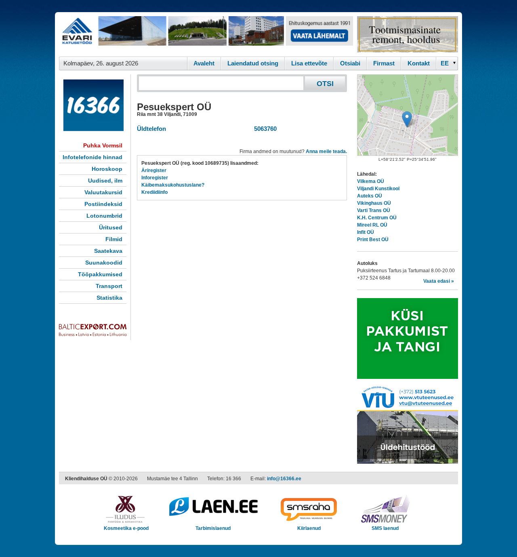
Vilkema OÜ (370, 181)
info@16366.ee (284, 478)
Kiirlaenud (309, 528)
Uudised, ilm (105, 180)
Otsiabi (350, 63)
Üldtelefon (151, 128)
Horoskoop (107, 169)
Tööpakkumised (100, 274)
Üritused (110, 227)
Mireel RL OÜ (372, 225)
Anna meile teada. (326, 151)
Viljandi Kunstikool (378, 188)
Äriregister (153, 170)
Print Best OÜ (373, 239)
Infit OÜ (365, 232)
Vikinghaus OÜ (374, 203)
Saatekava (108, 251)
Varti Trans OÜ (373, 210)
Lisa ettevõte (309, 63)
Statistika (109, 297)
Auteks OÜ (369, 196)
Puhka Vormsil (102, 145)
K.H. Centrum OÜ (377, 218)
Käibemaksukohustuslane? (172, 185)
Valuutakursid (103, 192)
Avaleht (203, 63)
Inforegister (154, 178)
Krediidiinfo (154, 192)
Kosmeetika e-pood (126, 528)
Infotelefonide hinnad (92, 157)
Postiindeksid (103, 204)
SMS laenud (385, 528)
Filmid (113, 239)
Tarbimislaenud (213, 528)
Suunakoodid (103, 262)
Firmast (384, 63)
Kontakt (419, 63)
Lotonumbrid (104, 215)
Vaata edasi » (438, 281)
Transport (109, 286)
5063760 (264, 128)
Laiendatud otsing (252, 63)
